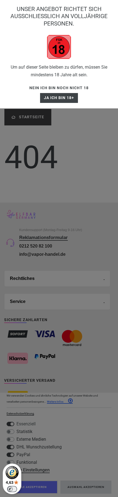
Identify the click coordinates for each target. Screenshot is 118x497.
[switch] (12, 489)
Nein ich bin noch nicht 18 (59, 88)
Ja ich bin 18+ (59, 98)
